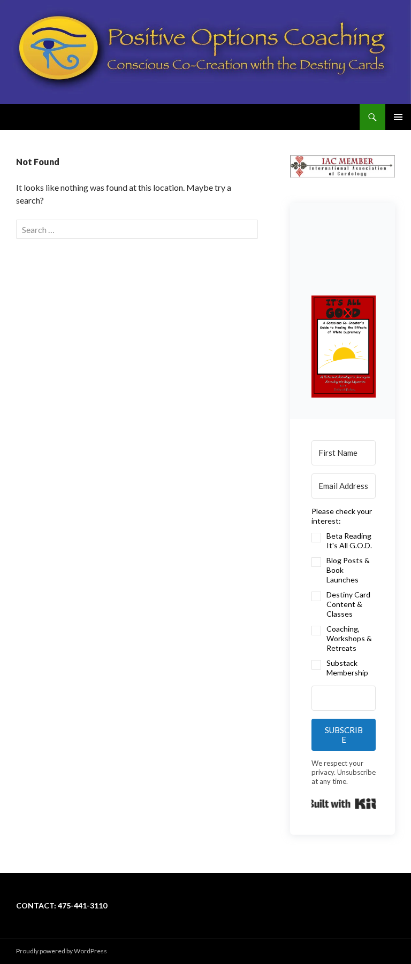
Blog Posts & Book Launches (348, 570)
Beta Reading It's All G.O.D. (349, 540)
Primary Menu (398, 117)
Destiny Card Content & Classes (348, 604)
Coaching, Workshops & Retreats (349, 638)
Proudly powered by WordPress (61, 951)
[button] (343, 347)
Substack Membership (347, 667)
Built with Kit (343, 803)
